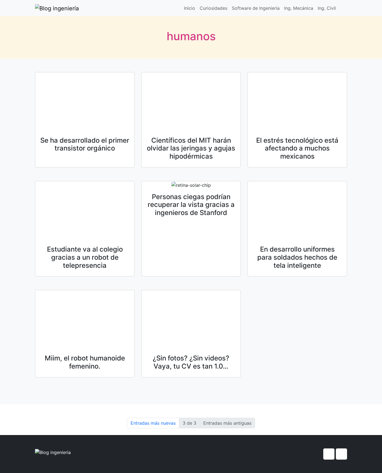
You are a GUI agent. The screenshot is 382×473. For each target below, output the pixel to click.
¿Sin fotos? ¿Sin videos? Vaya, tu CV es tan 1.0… (191, 362)
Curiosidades (213, 8)
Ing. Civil (327, 8)
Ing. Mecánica (298, 8)
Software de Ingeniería (256, 8)
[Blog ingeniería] (57, 8)
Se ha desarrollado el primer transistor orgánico (84, 144)
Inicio (189, 8)
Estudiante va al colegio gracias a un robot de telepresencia (85, 257)
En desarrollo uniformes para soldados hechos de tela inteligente (297, 257)
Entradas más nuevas (153, 423)
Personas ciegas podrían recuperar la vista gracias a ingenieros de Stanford (191, 205)
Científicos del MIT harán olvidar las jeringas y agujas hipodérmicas (191, 148)
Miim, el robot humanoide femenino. (85, 362)
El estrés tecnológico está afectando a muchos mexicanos (297, 148)
